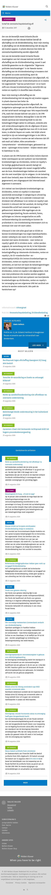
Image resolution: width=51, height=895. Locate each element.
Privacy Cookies (20, 883)
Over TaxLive (6, 825)
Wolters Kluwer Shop (9, 849)
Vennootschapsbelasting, (21, 313)
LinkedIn (10, 810)
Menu (7, 13)
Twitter (9, 808)
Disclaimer (9, 883)
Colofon (4, 830)
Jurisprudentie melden (10, 823)
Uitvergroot (21, 308)
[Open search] (47, 6)
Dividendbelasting (40, 313)
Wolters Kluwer (7, 846)
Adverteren (6, 833)
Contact (4, 828)
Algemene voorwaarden (36, 883)
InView (4, 844)
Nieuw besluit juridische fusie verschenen (20, 751)
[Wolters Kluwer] (10, 6)
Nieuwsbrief (11, 805)
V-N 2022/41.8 (35, 759)
